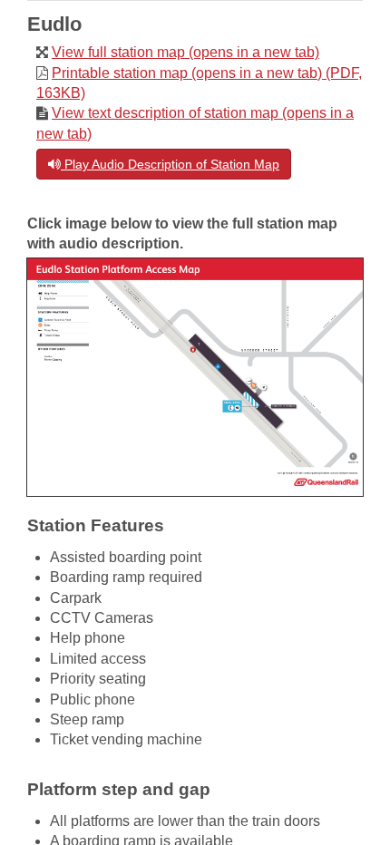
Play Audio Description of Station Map (170, 164)
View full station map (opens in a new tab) (185, 52)
